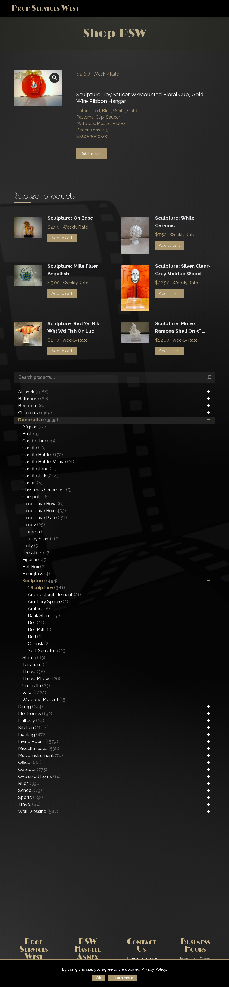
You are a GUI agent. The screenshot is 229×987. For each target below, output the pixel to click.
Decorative (38, 419)
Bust (31, 433)
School (30, 790)
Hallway (31, 720)
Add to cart (91, 153)
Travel (29, 804)
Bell (36, 622)
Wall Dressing (38, 811)
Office (30, 762)
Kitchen (33, 727)
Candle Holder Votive (48, 461)
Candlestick (40, 475)
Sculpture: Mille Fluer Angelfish (72, 269)
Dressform (36, 552)
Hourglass (36, 573)
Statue (33, 657)
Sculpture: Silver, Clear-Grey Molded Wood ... (183, 269)
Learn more (122, 977)
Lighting (32, 734)
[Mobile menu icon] (214, 7)
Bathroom (33, 398)
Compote (37, 496)
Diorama (34, 531)
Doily (30, 545)
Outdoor (32, 769)
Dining (30, 706)
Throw (33, 671)
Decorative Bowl (42, 503)
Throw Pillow (41, 678)
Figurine (36, 559)
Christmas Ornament (46, 489)
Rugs (29, 783)
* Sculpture (46, 587)
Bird (35, 636)
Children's (35, 412)
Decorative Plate (44, 517)
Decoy (33, 524)
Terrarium (34, 664)
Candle (34, 447)
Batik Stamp (44, 615)
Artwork (33, 391)
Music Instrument (40, 755)
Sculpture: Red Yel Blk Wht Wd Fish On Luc (73, 327)
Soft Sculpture (47, 650)
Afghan (34, 426)
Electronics (35, 713)
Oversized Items (39, 776)
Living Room (38, 741)
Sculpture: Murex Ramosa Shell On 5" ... (180, 327)
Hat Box (34, 566)
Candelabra (38, 440)
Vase (34, 692)
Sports (30, 797)
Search (209, 377)
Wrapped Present (44, 699)
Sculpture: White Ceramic (175, 221)
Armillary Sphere (48, 601)
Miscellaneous (38, 748)
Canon (32, 482)
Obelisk (40, 643)
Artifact (39, 608)
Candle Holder (42, 454)
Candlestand (39, 468)
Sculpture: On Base (70, 218)
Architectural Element (54, 594)
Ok (98, 977)
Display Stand (40, 538)
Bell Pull (39, 629)
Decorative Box (44, 510)
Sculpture (40, 580)
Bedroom (34, 405)
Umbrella (36, 685)
